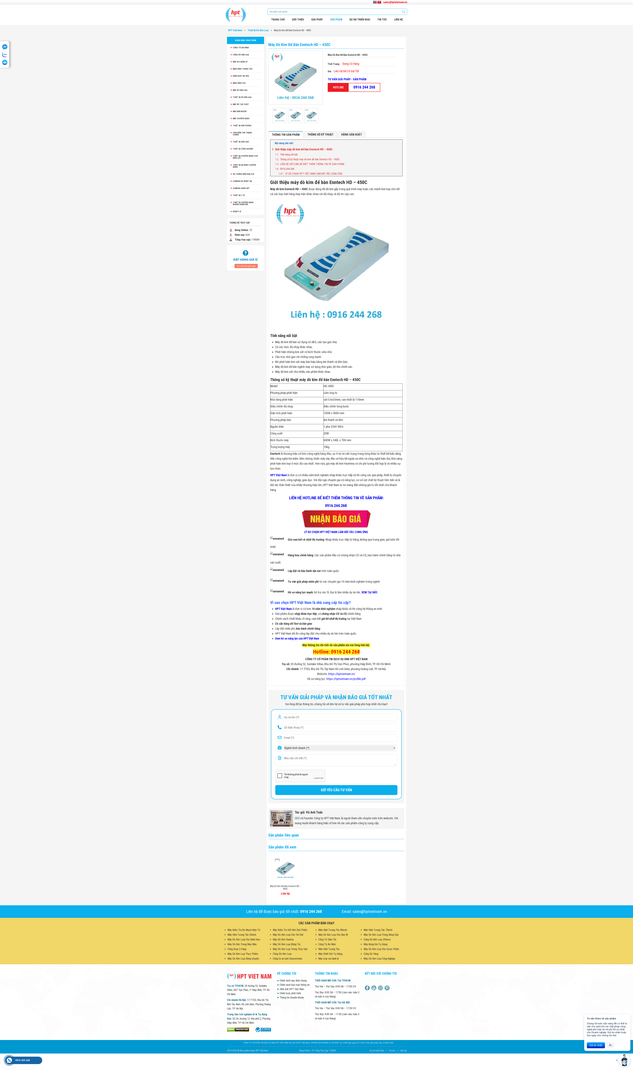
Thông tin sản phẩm (286, 134)
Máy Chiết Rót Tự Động (330, 953)
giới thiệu (298, 19)
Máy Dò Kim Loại (240, 90)
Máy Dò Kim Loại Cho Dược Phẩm (381, 949)
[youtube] (374, 987)
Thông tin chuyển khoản (290, 997)
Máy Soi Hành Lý (240, 62)
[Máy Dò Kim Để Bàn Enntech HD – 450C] (279, 115)
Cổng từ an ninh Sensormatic (287, 958)
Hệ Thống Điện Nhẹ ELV (243, 174)
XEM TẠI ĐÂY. (370, 592)
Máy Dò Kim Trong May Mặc (242, 944)
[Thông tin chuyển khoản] (245, 257)
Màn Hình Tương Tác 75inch (378, 930)
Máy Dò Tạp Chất (241, 104)
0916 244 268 (364, 87)
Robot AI (237, 211)
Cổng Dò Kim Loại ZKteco (377, 939)
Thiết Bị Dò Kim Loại (242, 97)
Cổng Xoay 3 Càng (236, 949)
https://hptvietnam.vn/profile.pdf (346, 679)
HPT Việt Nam (278, 475)
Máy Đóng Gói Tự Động (375, 944)
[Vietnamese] (379, 2)
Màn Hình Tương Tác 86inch (332, 930)
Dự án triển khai (359, 19)
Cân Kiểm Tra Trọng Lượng (242, 134)
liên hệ (398, 19)
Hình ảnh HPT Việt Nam (290, 989)
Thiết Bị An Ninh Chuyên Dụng (244, 166)
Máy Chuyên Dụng (241, 118)
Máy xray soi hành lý (328, 958)
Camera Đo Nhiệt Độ (242, 181)
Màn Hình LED (239, 83)
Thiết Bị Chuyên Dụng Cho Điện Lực (245, 157)
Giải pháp (317, 19)
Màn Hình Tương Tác (243, 69)
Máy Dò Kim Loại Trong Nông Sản (381, 934)
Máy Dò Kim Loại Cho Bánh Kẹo (243, 939)
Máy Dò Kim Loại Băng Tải (286, 944)
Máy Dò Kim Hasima (283, 939)
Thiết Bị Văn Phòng (242, 125)
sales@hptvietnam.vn (395, 2)
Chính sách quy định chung (292, 980)
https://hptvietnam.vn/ (341, 674)
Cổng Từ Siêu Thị (327, 939)
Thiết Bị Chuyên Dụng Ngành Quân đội (243, 203)
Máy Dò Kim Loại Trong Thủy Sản (290, 949)
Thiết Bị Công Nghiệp (243, 149)
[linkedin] (381, 987)
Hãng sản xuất (351, 134)
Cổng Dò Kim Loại (241, 55)
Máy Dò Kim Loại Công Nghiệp (379, 958)
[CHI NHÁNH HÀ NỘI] (9, 1060)
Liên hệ (403, 1050)
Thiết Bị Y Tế (239, 195)
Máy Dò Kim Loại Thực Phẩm (242, 953)
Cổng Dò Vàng (371, 953)
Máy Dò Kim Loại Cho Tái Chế (288, 934)
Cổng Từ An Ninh (241, 47)
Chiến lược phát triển (289, 993)
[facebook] (368, 987)
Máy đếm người (239, 111)
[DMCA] (238, 1029)
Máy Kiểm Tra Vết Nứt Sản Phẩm (290, 930)
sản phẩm (336, 19)
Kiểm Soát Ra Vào (241, 76)
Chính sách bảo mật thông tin (293, 984)
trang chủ (278, 19)
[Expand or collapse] (399, 143)
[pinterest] (387, 987)
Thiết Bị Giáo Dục (241, 142)
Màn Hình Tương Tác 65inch (241, 934)
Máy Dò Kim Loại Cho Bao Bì (333, 934)
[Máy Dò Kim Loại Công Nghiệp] (263, 1029)
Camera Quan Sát (241, 188)
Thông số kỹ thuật (320, 134)
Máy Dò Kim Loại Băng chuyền (243, 958)
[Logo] (236, 14)
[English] (375, 2)
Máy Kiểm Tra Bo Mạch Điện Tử (243, 930)
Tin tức (382, 19)
